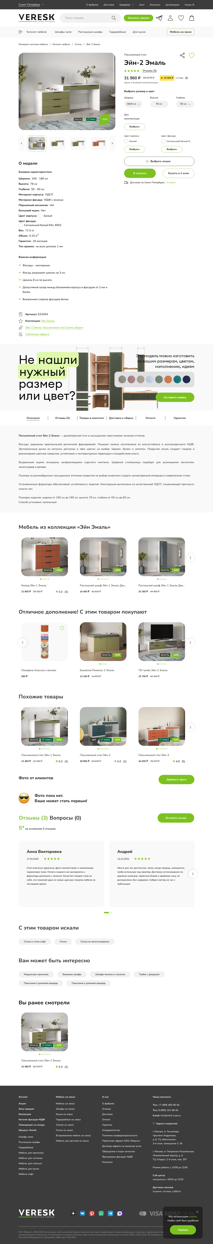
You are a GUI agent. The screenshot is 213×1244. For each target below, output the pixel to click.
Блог (142, 4)
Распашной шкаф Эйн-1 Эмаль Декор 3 (163, 585)
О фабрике (92, 4)
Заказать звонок (138, 18)
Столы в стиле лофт (35, 941)
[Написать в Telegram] (159, 18)
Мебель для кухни (29, 1168)
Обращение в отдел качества (118, 1151)
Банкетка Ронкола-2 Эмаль (97, 670)
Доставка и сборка (121, 418)
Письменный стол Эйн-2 (95, 755)
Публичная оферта (37, 334)
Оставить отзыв (176, 818)
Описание (33, 418)
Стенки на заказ (65, 1124)
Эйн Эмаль (48, 321)
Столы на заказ (64, 1130)
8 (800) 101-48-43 (168, 1110)
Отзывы (106, 1108)
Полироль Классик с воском (38, 670)
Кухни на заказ (64, 1114)
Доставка (109, 4)
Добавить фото (176, 779)
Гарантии (180, 418)
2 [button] (111, 912)
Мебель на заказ (65, 1103)
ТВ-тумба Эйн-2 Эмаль (153, 670)
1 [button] (106, 912)
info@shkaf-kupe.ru (170, 1115)
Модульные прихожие (36, 974)
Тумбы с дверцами (149, 974)
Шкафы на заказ (65, 1108)
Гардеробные (26, 1147)
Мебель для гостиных (31, 1158)
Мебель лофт (26, 1174)
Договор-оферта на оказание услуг (122, 1146)
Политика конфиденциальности (119, 1135)
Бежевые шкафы (72, 974)
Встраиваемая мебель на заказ (73, 1135)
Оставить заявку (175, 397)
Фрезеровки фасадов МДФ (117, 1156)
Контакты (155, 4)
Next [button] (190, 558)
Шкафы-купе (26, 1136)
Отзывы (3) (150, 71)
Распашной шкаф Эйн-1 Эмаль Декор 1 (105, 585)
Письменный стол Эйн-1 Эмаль (41, 755)
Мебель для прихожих (31, 1152)
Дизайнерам (172, 4)
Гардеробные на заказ (68, 1119)
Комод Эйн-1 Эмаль (33, 585)
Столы (63, 941)
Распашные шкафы (29, 1142)
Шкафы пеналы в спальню (110, 974)
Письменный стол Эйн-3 (153, 755)
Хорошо (183, 1230)
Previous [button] (23, 643)
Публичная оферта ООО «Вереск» (121, 1140)
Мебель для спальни (30, 1163)
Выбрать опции (160, 161)
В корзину (140, 173)
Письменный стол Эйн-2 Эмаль (41, 1060)
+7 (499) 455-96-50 (168, 1104)
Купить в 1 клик (178, 173)
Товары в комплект (91, 418)
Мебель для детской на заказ (72, 1140)
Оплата (150, 418)
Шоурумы (124, 4)
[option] (48, 567)
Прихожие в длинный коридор (41, 983)
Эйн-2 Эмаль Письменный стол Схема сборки (54, 327)
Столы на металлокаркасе (95, 941)
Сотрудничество (111, 1130)
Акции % (189, 4)
